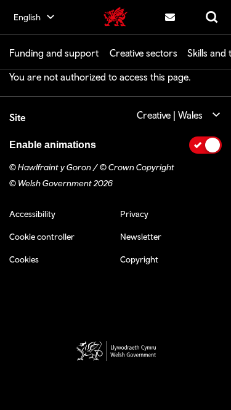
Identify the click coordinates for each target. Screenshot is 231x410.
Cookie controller (42, 237)
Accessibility (32, 214)
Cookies (24, 259)
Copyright (139, 259)
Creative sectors (143, 52)
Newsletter (140, 237)
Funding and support (54, 52)
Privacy (134, 214)
